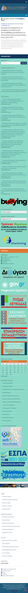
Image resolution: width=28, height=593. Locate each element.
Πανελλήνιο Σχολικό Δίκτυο (8, 516)
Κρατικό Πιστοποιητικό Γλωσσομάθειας (11, 526)
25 (18, 372)
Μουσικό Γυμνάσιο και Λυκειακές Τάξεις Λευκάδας (13, 389)
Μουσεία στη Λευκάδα (7, 556)
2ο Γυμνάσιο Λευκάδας (7, 386)
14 (3, 370)
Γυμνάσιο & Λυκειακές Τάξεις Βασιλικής (11, 398)
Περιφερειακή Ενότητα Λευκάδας (9, 540)
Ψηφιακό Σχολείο (6, 520)
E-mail (3, 572)
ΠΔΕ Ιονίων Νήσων (6, 502)
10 (14, 367)
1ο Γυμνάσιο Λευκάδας (7, 383)
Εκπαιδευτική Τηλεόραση (7, 529)
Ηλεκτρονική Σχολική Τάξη (8, 523)
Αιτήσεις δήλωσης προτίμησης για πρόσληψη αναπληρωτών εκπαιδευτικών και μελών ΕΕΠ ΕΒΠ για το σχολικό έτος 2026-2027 (13, 85)
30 (10, 374)
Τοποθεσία (4, 574)
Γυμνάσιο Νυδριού (6, 392)
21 (3, 372)
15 (6, 370)
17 (14, 370)
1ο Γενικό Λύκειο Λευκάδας (8, 405)
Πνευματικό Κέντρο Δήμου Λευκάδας (10, 546)
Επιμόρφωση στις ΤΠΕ (7, 532)
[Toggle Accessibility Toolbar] (25, 590)
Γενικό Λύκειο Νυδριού (7, 411)
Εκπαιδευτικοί (4, 23)
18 (18, 370)
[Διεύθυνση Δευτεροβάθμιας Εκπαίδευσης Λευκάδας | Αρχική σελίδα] (14, 8)
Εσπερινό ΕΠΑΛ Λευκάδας (8, 417)
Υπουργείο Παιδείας (6, 496)
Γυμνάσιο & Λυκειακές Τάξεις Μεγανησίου (11, 402)
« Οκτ (2, 376)
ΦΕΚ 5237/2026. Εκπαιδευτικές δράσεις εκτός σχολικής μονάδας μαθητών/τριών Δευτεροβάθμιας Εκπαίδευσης (14, 90)
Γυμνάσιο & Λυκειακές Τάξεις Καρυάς (10, 395)
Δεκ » (6, 376)
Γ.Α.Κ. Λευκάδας (6, 552)
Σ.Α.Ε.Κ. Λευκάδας (6, 509)
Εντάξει (14, 591)
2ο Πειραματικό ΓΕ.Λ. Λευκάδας (9, 408)
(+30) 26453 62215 (6, 570)
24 (14, 372)
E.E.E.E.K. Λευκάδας (6, 420)
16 (10, 370)
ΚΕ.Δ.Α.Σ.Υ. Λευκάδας (7, 505)
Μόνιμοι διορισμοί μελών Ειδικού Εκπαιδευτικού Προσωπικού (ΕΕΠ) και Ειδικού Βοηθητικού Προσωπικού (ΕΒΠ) (13, 190)
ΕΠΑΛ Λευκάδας (6, 414)
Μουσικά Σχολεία (19, 23)
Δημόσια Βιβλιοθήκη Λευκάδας (9, 549)
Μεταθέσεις (11, 23)
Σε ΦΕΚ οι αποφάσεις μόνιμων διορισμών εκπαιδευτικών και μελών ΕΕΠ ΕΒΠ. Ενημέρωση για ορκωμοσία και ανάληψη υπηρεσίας (12, 101)
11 (18, 367)
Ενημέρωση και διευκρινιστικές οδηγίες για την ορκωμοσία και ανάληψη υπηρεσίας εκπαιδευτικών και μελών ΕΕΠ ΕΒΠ (13, 78)
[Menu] (26, 1)
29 (6, 374)
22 (6, 372)
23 (10, 372)
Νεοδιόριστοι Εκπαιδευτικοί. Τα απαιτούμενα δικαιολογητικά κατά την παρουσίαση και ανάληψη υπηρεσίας (12, 72)
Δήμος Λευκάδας (6, 543)
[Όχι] (26, 588)
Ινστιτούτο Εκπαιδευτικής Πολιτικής (10, 499)
